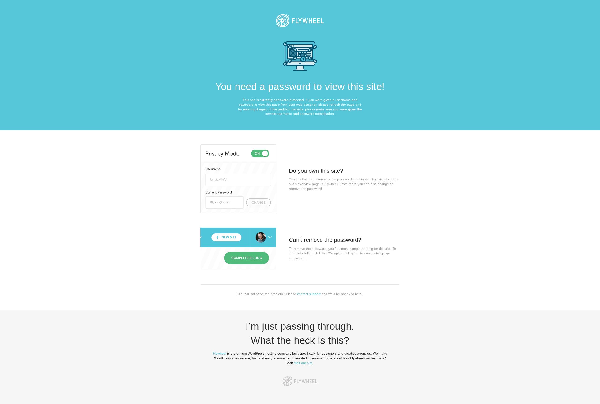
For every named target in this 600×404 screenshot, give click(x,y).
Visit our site (303, 363)
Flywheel (219, 353)
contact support (309, 294)
